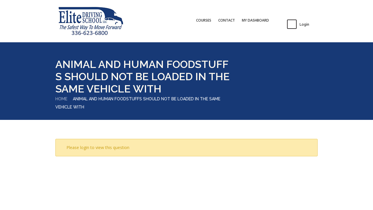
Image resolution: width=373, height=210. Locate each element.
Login (304, 24)
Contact (226, 20)
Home (61, 99)
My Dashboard (255, 20)
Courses (203, 20)
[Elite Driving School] (90, 21)
